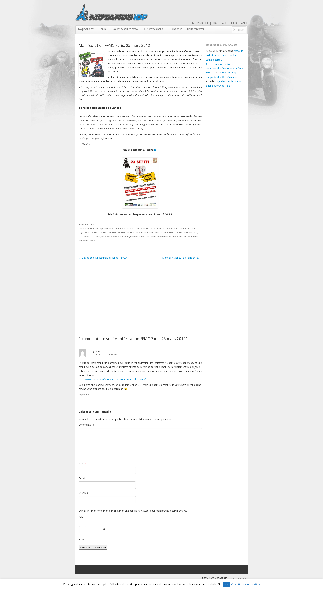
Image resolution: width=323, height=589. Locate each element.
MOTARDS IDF (112, 228)
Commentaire (87, 424)
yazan (96, 351)
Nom (82, 463)
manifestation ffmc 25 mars (115, 236)
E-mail (83, 478)
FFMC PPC (95, 236)
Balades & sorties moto (125, 29)
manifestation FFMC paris (143, 236)
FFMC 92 (125, 232)
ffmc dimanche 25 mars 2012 (153, 232)
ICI (155, 149)
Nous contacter (195, 29)
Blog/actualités (86, 29)
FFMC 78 (107, 232)
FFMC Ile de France (188, 232)
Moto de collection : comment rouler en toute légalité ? (224, 55)
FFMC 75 (89, 232)
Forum (103, 29)
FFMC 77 (98, 232)
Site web (83, 492)
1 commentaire (86, 224)
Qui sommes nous (153, 29)
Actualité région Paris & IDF (154, 228)
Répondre (84, 394)
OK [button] (226, 584)
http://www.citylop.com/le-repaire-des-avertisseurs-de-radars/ (112, 379)
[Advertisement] (140, 297)
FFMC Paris (84, 236)
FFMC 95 (134, 232)
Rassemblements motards (182, 228)
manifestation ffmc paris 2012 (172, 236)
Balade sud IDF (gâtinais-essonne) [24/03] (103, 257)
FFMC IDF (173, 232)
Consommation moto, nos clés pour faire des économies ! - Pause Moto (225, 68)
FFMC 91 (116, 232)
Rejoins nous (175, 29)
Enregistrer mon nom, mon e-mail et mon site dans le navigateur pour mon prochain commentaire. (133, 510)
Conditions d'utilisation (245, 584)
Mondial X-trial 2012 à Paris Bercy (182, 257)
